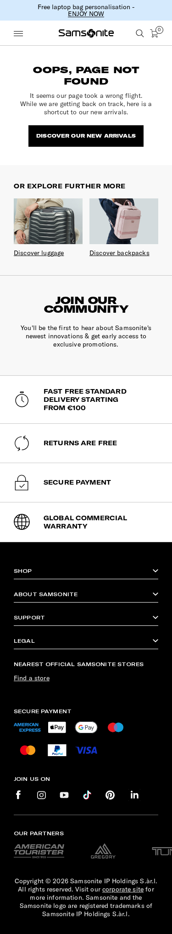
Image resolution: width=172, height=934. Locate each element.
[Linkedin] (134, 795)
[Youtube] (64, 795)
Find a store (32, 678)
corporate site (123, 889)
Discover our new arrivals (86, 136)
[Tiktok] (87, 795)
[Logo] (86, 33)
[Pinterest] (110, 795)
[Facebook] (18, 795)
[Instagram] (41, 795)
